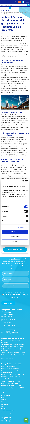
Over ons (3, 397)
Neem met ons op (9, 332)
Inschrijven (8, 303)
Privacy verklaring (6, 413)
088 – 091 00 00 (8, 317)
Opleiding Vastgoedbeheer (8, 366)
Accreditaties (4, 404)
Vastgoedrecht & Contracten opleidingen (12, 346)
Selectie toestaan (15, 236)
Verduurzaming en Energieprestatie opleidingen (14, 355)
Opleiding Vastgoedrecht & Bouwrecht (11, 385)
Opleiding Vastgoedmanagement (10, 368)
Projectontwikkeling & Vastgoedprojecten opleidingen (12, 349)
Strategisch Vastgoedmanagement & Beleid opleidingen (12, 341)
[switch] (26, 211)
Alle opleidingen (5, 395)
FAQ (2, 406)
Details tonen (21, 227)
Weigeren (15, 241)
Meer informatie (15, 249)
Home (2, 10)
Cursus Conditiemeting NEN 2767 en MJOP (12, 374)
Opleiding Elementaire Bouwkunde (10, 376)
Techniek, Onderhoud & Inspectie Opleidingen (13, 352)
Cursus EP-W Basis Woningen (9, 379)
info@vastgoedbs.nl (9, 319)
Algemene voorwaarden (7, 410)
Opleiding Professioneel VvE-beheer (10, 381)
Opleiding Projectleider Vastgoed (10, 383)
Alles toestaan (15, 231)
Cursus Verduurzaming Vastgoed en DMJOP (12, 388)
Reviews (3, 399)
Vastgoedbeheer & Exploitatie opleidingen (12, 344)
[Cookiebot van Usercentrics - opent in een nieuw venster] (21, 181)
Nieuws (7, 10)
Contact (3, 408)
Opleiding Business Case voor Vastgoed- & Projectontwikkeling (12, 371)
